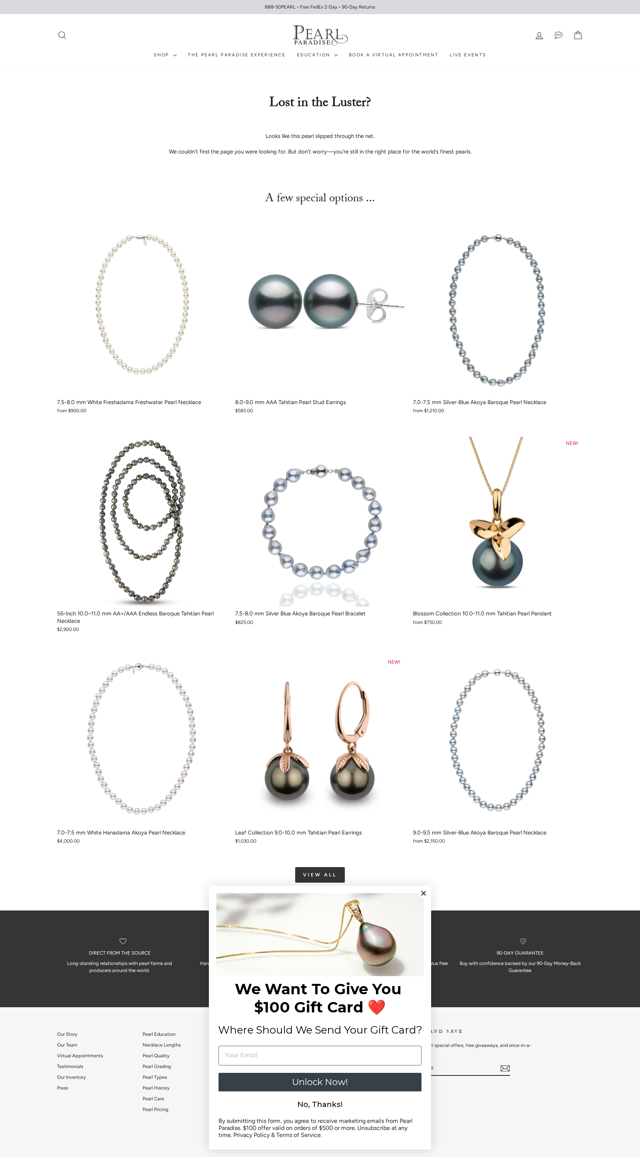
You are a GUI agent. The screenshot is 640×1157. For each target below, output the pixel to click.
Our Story (67, 1034)
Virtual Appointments (80, 1055)
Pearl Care (153, 1098)
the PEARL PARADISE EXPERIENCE (237, 54)
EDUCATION (314, 54)
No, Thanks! (320, 1104)
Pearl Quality (156, 1055)
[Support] (558, 35)
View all (320, 874)
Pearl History (156, 1088)
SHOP (162, 54)
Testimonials (70, 1066)
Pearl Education (159, 1034)
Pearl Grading (157, 1066)
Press (62, 1088)
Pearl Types (155, 1077)
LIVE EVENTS (468, 54)
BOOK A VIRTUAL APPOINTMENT (394, 54)
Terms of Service (298, 1134)
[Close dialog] (423, 893)
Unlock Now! (320, 1082)
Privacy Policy (251, 1134)
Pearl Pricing (155, 1109)
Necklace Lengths (162, 1045)
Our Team (67, 1045)
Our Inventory (71, 1077)
